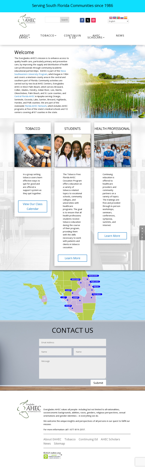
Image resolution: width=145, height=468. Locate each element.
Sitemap (59, 444)
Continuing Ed (72, 36)
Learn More (72, 258)
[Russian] (122, 17)
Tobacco (47, 35)
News (120, 35)
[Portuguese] (118, 17)
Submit (98, 383)
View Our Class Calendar (32, 206)
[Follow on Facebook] (82, 20)
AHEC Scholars (95, 36)
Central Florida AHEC (24, 96)
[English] (111, 17)
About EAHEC (24, 36)
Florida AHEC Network (36, 105)
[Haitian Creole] (115, 17)
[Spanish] (126, 17)
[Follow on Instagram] (93, 20)
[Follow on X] (88, 20)
